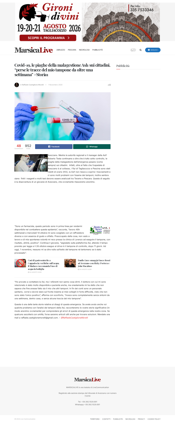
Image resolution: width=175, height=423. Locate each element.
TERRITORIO (95, 419)
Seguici (154, 50)
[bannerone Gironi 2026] (87, 22)
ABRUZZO (60, 50)
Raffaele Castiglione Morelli (33, 85)
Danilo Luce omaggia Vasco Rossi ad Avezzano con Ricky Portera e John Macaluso (94, 263)
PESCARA (72, 50)
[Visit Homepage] (33, 50)
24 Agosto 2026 (35, 272)
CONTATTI (106, 419)
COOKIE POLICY (154, 419)
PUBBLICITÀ (97, 50)
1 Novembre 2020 (55, 85)
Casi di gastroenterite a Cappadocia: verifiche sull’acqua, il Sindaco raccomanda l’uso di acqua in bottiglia (43, 264)
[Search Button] (141, 50)
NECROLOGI (84, 50)
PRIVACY (141, 419)
